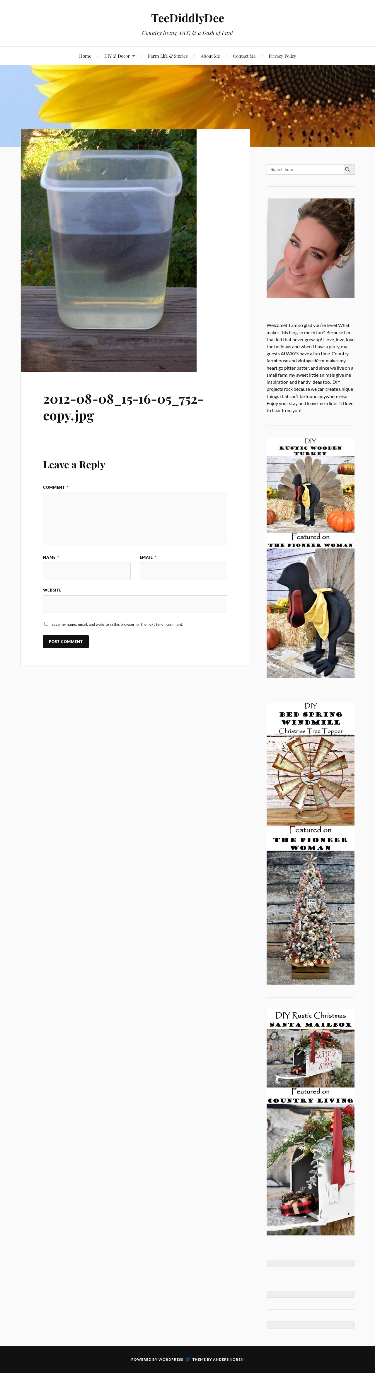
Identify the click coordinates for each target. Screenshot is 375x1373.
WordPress (170, 1359)
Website (52, 590)
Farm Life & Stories (168, 56)
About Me (210, 56)
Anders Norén (228, 1359)
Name (51, 557)
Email (148, 557)
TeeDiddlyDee (187, 17)
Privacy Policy (282, 56)
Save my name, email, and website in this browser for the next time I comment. (117, 624)
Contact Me (244, 56)
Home (85, 56)
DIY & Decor (117, 56)
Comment (56, 487)
